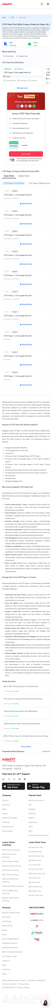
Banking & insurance (36, 800)
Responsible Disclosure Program (14, 980)
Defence (31, 818)
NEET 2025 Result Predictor (12, 952)
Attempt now (22, 88)
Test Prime (6, 969)
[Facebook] (19, 779)
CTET (12, 17)
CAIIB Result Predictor (10, 948)
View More (26, 747)
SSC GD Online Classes (10, 861)
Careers (5, 814)
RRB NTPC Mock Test (36, 856)
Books (4, 934)
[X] (8, 779)
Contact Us (6, 805)
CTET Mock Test (34, 865)
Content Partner (8, 827)
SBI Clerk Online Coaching (11, 866)
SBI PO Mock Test (35, 860)
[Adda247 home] (7, 4)
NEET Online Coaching (10, 875)
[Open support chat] (45, 1002)
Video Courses (7, 926)
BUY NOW (26, 154)
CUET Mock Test (34, 878)
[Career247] (37, 939)
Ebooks (4, 930)
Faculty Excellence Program (39, 835)
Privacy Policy (24, 984)
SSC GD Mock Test (35, 852)
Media (4, 809)
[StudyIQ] (37, 926)
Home (4, 17)
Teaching (32, 814)
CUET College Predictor (10, 939)
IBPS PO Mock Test (35, 887)
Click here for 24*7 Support (16, 774)
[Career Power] (37, 920)
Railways (32, 809)
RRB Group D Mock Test (37, 874)
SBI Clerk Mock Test (36, 847)
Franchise (5, 822)
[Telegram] (14, 779)
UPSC (31, 827)
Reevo (4, 965)
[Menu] (48, 4)
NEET (30, 831)
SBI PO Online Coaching (11, 850)
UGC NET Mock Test (36, 895)
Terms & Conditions (9, 984)
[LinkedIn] (3, 779)
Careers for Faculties (9, 818)
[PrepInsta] (37, 933)
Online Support (7, 831)
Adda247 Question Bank (11, 913)
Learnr (4, 974)
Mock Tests (6, 917)
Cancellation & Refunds (36, 980)
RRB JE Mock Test (35, 891)
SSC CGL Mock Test (36, 869)
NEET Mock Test (34, 882)
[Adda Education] (37, 913)
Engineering (33, 822)
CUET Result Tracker (9, 956)
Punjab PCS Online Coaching (12, 886)
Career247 (6, 961)
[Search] (42, 4)
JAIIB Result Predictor (10, 943)
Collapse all (46, 751)
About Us (5, 800)
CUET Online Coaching (10, 870)
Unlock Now (27, 204)
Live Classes (6, 921)
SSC (30, 805)
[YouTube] (24, 779)
